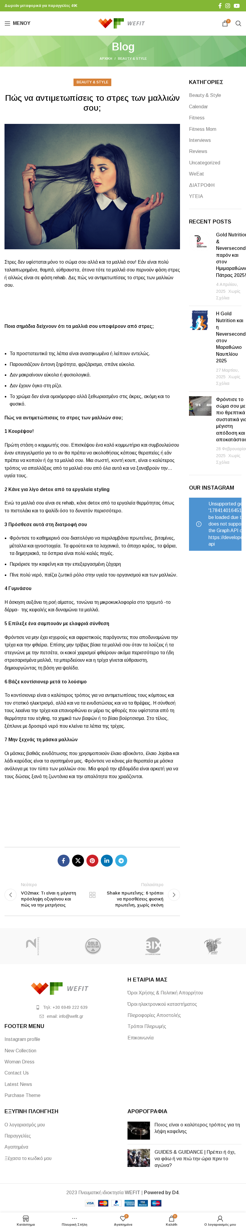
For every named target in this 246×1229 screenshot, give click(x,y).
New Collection (20, 1050)
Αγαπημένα (16, 1147)
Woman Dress (19, 1061)
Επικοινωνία (141, 1037)
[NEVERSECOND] (33, 946)
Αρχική (106, 58)
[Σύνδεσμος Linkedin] (107, 861)
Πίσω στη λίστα (92, 895)
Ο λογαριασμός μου (24, 1124)
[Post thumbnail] (200, 266)
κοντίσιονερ (23, 695)
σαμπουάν (50, 623)
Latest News (18, 1084)
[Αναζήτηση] (238, 23)
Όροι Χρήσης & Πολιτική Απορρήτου (165, 992)
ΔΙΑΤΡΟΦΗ (201, 185)
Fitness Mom (202, 129)
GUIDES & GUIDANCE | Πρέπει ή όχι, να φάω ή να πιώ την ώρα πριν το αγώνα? (195, 1159)
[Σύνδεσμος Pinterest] (92, 861)
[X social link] (78, 861)
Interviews (200, 140)
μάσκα (50, 739)
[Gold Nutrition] (93, 946)
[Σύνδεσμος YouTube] (237, 5)
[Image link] (61, 988)
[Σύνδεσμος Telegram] (121, 861)
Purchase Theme (22, 1095)
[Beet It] (213, 946)
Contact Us (16, 1072)
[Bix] (153, 946)
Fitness (197, 117)
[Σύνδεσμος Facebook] (220, 5)
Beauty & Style (132, 58)
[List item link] (62, 1007)
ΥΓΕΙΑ (196, 196)
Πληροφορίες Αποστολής (154, 1015)
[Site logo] (123, 22)
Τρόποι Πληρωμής (147, 1026)
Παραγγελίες (17, 1135)
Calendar (198, 106)
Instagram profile (22, 1039)
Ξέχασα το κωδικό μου (28, 1158)
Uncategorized (204, 162)
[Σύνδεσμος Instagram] (228, 5)
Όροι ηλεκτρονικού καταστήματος (162, 1004)
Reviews (198, 151)
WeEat (196, 173)
